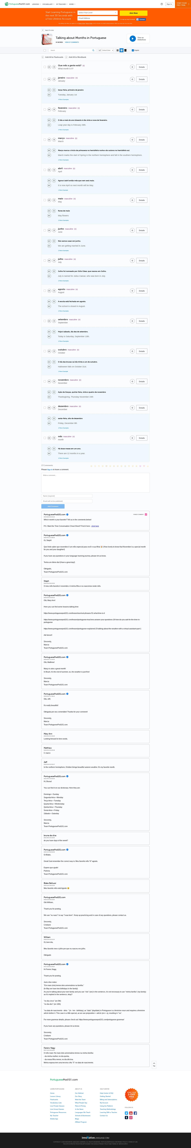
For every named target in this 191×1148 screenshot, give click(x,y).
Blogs (77, 1119)
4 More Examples (63, 99)
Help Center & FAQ (106, 1093)
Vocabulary (47, 4)
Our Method (79, 1093)
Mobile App (54, 1119)
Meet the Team (80, 1099)
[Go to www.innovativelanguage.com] (95, 1137)
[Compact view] (118, 50)
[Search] (72, 50)
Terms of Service (118, 1144)
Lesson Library (55, 1096)
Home (52, 1093)
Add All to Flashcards (54, 57)
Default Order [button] (106, 50)
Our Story (78, 1096)
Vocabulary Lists (56, 1103)
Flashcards (54, 1099)
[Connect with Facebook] (141, 19)
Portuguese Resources (58, 1112)
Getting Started (105, 1096)
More (71, 4)
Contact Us (104, 1115)
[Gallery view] (125, 50)
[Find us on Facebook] (135, 1113)
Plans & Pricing (80, 1106)
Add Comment (53, 506)
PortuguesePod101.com (109, 1142)
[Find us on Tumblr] (126, 1117)
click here (95, 526)
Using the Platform (106, 1106)
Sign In (169, 4)
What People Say (81, 1103)
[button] (161, 4)
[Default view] (121, 50)
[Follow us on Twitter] (126, 1113)
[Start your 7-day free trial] (131, 1095)
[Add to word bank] (132, 67)
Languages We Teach (82, 1112)
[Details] (141, 67)
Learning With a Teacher (108, 1112)
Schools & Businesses (82, 1115)
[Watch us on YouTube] (131, 1113)
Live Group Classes (57, 1109)
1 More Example (63, 190)
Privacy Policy (89, 23)
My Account (104, 1103)
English (137, 50)
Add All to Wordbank (77, 57)
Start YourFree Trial (182, 4)
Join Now (133, 13)
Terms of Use (81, 23)
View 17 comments (72, 42)
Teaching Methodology (108, 1109)
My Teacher (61, 4)
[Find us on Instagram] (131, 1117)
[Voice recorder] (54, 67)
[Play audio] (49, 67)
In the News (79, 1109)
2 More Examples (63, 129)
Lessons (35, 4)
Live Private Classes (57, 1106)
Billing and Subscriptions (108, 1099)
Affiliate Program (81, 1122)
